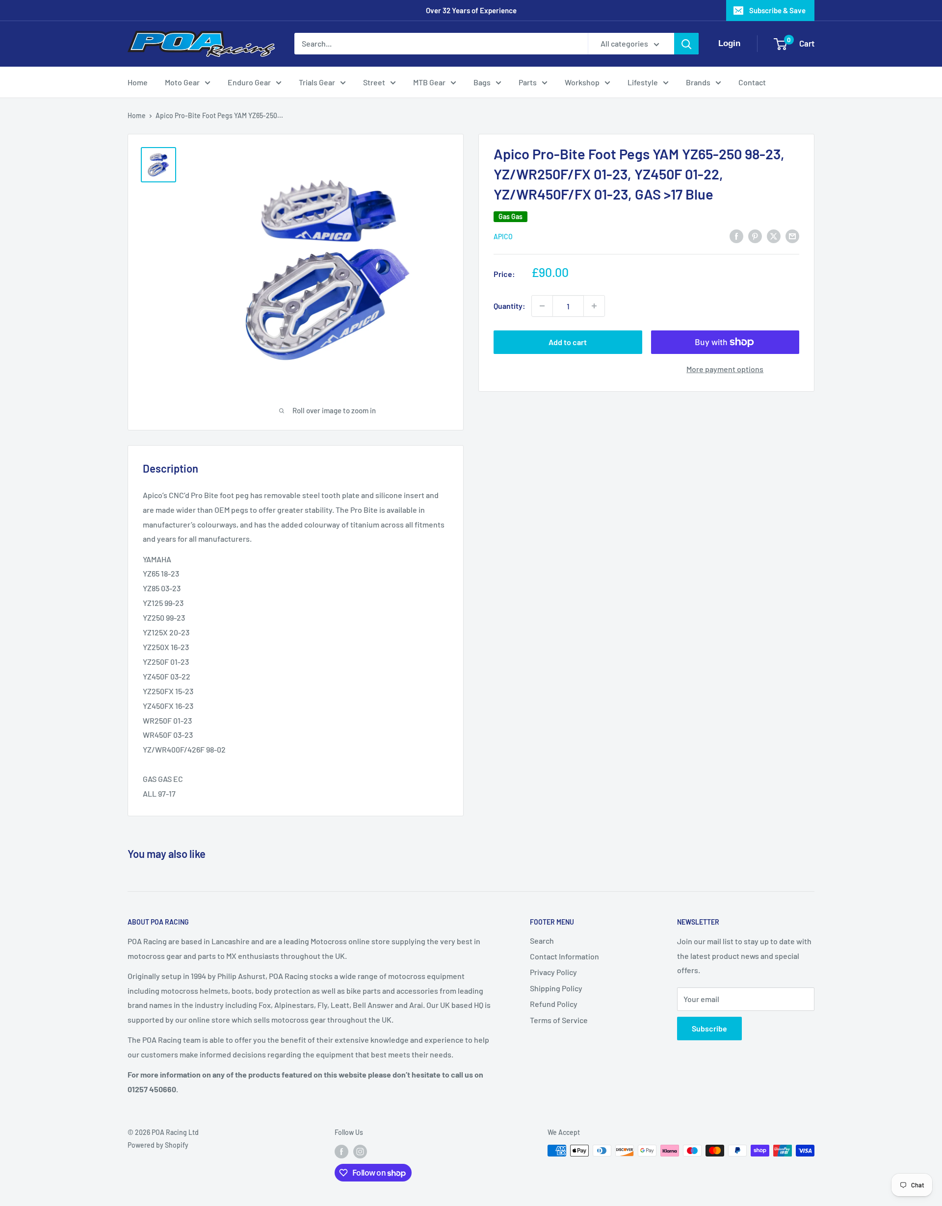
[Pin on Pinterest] (755, 235)
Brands (698, 82)
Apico (503, 236)
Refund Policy (553, 1003)
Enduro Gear (249, 82)
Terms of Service (559, 1020)
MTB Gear (429, 82)
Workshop (582, 82)
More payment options (724, 369)
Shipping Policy (556, 988)
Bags (482, 82)
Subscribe (709, 1028)
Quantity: (509, 305)
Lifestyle (643, 82)
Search (542, 940)
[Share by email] (792, 235)
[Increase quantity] (594, 306)
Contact (752, 82)
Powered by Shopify (158, 1145)
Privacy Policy (553, 972)
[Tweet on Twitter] (774, 235)
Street (374, 82)
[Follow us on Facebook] (341, 1151)
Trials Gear (317, 82)
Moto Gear (182, 82)
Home (138, 82)
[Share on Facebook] (736, 235)
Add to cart (568, 342)
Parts (528, 82)
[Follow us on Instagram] (360, 1151)
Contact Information (564, 956)
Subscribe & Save (777, 10)
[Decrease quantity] (542, 306)
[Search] (686, 43)
